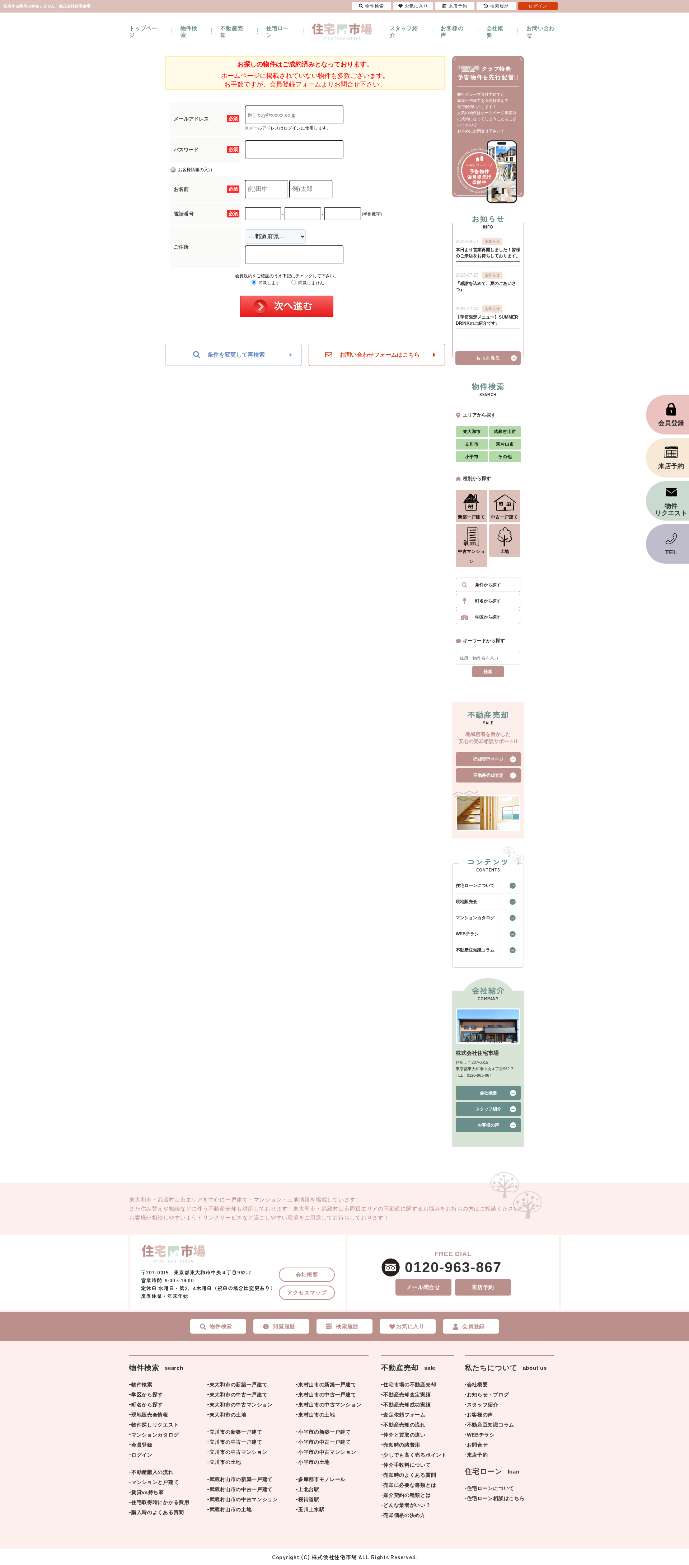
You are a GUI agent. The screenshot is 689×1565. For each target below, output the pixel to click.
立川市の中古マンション (239, 1452)
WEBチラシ (467, 933)
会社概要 (495, 31)
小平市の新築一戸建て (324, 1432)
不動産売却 (231, 31)
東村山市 (505, 444)
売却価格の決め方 (404, 1515)
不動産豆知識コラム (475, 950)
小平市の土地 (314, 1462)
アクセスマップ (307, 1292)
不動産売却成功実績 (407, 1404)
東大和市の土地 (228, 1415)
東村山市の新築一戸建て (327, 1384)
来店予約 (483, 1287)
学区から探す (488, 617)
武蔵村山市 (505, 431)
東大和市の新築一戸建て (239, 1384)
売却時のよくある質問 (409, 1475)
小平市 (472, 456)
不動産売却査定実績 (407, 1394)
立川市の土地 (225, 1462)
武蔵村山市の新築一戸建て (241, 1479)
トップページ (143, 31)
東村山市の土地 (316, 1415)
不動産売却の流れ (404, 1425)
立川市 (472, 444)
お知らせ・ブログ (488, 1394)
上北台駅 (308, 1489)
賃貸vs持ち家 (147, 1492)
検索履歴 (499, 6)
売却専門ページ (488, 759)
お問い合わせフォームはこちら (379, 355)
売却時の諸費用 (401, 1445)
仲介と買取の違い (404, 1435)
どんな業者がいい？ (407, 1505)
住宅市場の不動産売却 (409, 1384)
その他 (505, 456)
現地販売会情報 (149, 1415)
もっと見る (488, 358)
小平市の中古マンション (327, 1452)
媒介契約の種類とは (407, 1495)
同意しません (310, 283)
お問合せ (477, 1445)
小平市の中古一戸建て (324, 1442)
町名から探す (488, 600)
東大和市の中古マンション (241, 1404)
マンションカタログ (475, 917)
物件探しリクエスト (155, 1425)
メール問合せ (423, 1287)
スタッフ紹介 (404, 31)
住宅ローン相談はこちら (496, 1498)
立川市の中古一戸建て (236, 1442)
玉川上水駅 (311, 1509)
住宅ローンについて (475, 885)
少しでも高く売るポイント (414, 1455)
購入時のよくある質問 (157, 1512)
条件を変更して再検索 (236, 355)
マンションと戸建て (155, 1482)
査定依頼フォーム (404, 1415)
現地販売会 (466, 901)
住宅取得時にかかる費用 (160, 1502)
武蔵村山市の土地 (231, 1509)
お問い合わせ (540, 31)
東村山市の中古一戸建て (327, 1394)
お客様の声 (452, 31)
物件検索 (189, 31)
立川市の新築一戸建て (236, 1432)
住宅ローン (277, 31)
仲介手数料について (407, 1465)
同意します (268, 283)
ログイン (142, 1455)
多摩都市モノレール (322, 1479)
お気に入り (416, 6)
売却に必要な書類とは (409, 1485)
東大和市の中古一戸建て (239, 1394)
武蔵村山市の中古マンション (244, 1499)
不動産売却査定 (488, 775)
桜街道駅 (308, 1499)
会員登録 (142, 1445)
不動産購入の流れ (152, 1472)
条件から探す (488, 584)
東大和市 (472, 431)
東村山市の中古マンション (329, 1404)
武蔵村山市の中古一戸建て (241, 1489)
